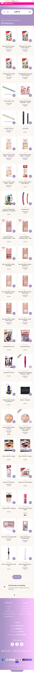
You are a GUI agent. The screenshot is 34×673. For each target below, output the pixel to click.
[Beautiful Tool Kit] (8, 361)
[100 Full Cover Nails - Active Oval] (8, 35)
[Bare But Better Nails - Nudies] (25, 308)
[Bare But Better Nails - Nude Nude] (8, 308)
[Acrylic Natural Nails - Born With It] (25, 171)
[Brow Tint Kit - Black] (8, 445)
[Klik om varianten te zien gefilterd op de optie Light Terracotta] (9, 434)
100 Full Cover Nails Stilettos (9, 74)
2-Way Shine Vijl (9, 101)
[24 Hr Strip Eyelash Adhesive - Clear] (25, 90)
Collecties (9, 20)
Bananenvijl (25, 209)
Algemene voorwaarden (25, 614)
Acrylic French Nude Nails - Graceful (25, 155)
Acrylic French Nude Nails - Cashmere (9, 155)
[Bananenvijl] (25, 198)
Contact (8, 606)
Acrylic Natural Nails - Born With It (25, 182)
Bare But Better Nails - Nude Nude (8, 319)
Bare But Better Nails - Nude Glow (25, 292)
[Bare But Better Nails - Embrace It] (25, 253)
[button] (4, 12)
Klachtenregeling (9, 616)
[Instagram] (17, 644)
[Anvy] (17, 12)
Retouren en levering (9, 614)
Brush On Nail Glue (9, 482)
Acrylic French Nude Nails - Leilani (9, 182)
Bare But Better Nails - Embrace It (25, 264)
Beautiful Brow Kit (8, 346)
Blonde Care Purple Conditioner (9, 400)
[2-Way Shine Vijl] (8, 90)
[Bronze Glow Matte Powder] (8, 416)
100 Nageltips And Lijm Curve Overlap (25, 74)
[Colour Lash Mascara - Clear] (25, 553)
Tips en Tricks (8, 611)
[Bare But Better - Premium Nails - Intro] (8, 226)
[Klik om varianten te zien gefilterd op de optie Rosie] (24, 515)
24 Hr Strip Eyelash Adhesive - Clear (25, 101)
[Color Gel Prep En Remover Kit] (25, 526)
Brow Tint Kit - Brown (25, 456)
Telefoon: (17, 625)
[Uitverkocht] (30, 366)
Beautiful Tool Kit (9, 372)
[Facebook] (12, 644)
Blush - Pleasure (25, 400)
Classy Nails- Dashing (8, 508)
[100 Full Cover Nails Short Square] (25, 35)
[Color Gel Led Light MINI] (8, 526)
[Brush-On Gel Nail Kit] (25, 471)
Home (3, 20)
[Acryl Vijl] (25, 117)
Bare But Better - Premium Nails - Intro (8, 237)
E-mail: (17, 628)
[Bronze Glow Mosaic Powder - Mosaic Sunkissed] (25, 416)
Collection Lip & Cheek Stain (25, 508)
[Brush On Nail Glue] (8, 471)
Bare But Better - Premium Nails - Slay (25, 237)
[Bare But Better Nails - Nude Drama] (8, 280)
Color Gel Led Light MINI (8, 537)
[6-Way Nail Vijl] (8, 117)
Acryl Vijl (25, 128)
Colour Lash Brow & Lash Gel (8, 564)
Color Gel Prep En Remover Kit (25, 537)
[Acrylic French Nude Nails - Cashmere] (8, 143)
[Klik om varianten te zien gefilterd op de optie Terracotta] (8, 434)
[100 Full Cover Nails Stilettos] (8, 63)
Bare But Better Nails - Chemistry (8, 264)
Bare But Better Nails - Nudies (25, 319)
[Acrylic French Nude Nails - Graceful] (25, 143)
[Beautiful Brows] (25, 335)
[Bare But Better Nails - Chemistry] (8, 253)
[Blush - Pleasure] (25, 389)
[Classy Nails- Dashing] (8, 497)
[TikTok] (21, 644)
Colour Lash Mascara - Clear (25, 564)
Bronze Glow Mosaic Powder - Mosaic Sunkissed (25, 429)
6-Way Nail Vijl (8, 128)
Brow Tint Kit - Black (9, 456)
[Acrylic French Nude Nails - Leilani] (8, 171)
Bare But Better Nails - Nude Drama (8, 292)
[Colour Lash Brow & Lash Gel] (8, 553)
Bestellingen (25, 609)
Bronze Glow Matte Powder (8, 428)
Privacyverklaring (25, 611)
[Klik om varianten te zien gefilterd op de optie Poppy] (26, 515)
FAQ (9, 609)
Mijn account (25, 606)
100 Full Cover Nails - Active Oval (8, 46)
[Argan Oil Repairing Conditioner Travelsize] (8, 198)
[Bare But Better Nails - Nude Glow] (25, 280)
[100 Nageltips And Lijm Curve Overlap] (25, 63)
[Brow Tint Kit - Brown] (25, 445)
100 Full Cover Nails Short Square (25, 46)
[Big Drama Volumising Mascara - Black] (25, 361)
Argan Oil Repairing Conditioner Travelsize (9, 210)
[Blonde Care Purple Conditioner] (8, 389)
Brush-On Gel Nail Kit (25, 482)
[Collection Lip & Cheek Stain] (25, 497)
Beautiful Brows (25, 346)
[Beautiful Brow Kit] (8, 335)
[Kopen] (14, 40)
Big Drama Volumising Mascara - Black (25, 373)
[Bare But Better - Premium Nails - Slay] (25, 226)
